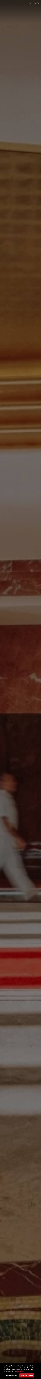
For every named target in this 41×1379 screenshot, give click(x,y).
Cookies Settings (11, 1375)
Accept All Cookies (26, 1375)
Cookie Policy (19, 1371)
